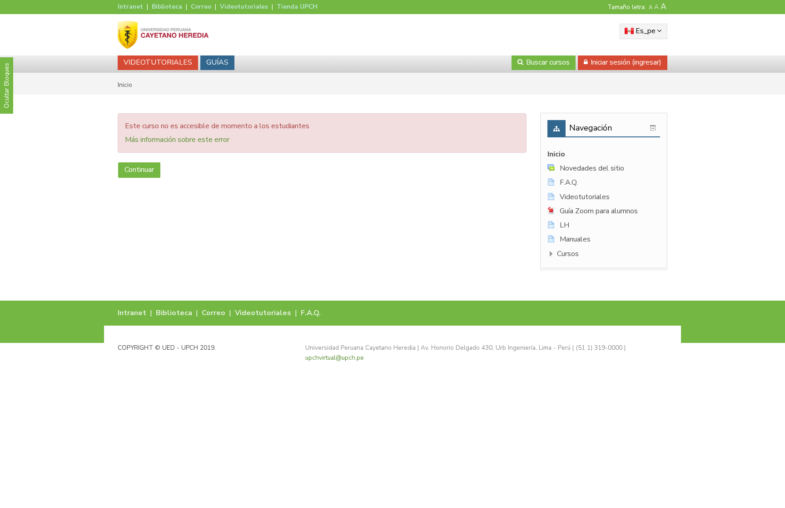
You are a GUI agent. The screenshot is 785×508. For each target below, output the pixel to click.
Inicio (556, 154)
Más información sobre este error (177, 140)
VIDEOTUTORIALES (158, 62)
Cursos (568, 254)
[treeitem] (603, 154)
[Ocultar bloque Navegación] (653, 128)
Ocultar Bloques (6, 85)
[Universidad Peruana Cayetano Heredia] (163, 35)
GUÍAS (217, 62)
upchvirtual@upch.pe (334, 357)
